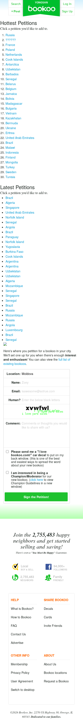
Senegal (11, 79)
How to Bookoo (21, 617)
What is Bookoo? (22, 608)
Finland (11, 157)
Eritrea (10, 133)
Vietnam (11, 113)
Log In (67, 4)
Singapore (12, 207)
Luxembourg (14, 330)
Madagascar (14, 103)
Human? (15, 400)
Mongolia (12, 162)
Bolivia (10, 98)
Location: (14, 374)
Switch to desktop (22, 689)
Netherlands (14, 54)
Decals (48, 608)
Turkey (10, 167)
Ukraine (11, 128)
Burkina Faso (14, 251)
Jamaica (11, 93)
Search (16, 4)
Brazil (9, 142)
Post (15, 11)
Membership (19, 664)
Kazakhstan (13, 118)
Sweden (11, 172)
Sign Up (67, 11)
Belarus (11, 84)
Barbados (12, 74)
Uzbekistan (13, 69)
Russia (10, 35)
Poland (10, 49)
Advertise (17, 642)
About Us (50, 664)
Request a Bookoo (56, 681)
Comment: (13, 423)
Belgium (11, 89)
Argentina (12, 261)
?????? (11, 40)
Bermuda (12, 123)
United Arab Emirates (20, 138)
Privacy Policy (20, 672)
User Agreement (22, 681)
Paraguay (12, 237)
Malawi (10, 147)
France (10, 45)
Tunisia (10, 177)
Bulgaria (11, 108)
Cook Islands (14, 59)
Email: (16, 391)
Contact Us (18, 634)
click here (36, 479)
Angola (10, 227)
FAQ (14, 625)
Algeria (10, 202)
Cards (48, 617)
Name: (16, 382)
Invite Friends (53, 625)
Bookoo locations (55, 672)
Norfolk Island (15, 217)
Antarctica (12, 64)
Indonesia (12, 152)
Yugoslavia (13, 246)
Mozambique (14, 286)
